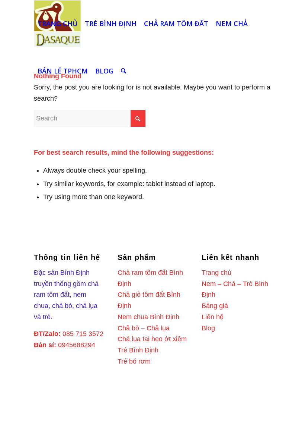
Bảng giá (215, 305)
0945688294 (76, 345)
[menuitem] (57, 23)
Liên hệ (213, 317)
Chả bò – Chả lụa (144, 328)
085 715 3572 (82, 333)
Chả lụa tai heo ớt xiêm (152, 339)
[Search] (123, 71)
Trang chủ (216, 272)
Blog (208, 328)
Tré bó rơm (134, 361)
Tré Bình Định (138, 350)
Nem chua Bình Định (148, 317)
